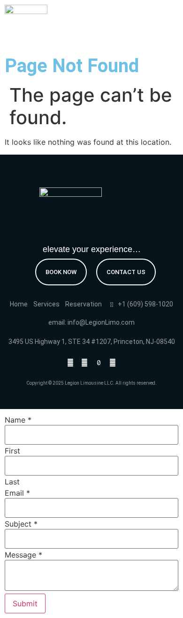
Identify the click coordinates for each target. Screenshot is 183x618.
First (12, 450)
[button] (162, 21)
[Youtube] (112, 362)
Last (12, 481)
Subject (21, 524)
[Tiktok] (98, 362)
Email (17, 493)
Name (18, 420)
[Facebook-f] (70, 362)
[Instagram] (84, 362)
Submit (25, 603)
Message (23, 554)
